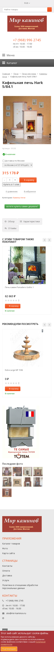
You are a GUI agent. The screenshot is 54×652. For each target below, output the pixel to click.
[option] (26, 280)
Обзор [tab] (11, 221)
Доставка (7, 575)
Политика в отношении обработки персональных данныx (20, 587)
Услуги (5, 580)
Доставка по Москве (14, 160)
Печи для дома (29, 73)
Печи (16, 73)
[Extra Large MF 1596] (27, 348)
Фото (5, 548)
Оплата (6, 570)
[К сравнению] (42, 306)
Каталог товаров (11, 543)
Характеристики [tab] (31, 221)
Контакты (7, 565)
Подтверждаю (9, 648)
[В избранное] (47, 306)
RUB (26, 3)
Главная (6, 73)
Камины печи (19, 197)
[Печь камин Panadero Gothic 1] (27, 265)
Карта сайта (8, 553)
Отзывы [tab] (12, 228)
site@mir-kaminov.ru (16, 613)
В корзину (29, 179)
